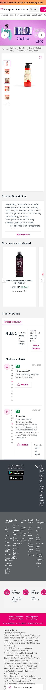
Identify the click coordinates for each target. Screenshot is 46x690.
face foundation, (21, 663)
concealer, (14, 635)
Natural (38, 563)
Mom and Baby (38, 549)
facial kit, (32, 638)
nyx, (22, 676)
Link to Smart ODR (7, 571)
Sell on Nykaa (15, 557)
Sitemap (31, 555)
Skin (37, 531)
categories (9, 9)
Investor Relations (8, 564)
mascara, (12, 653)
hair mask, (30, 643)
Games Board (23, 534)
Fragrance (40, 560)
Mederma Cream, (16, 684)
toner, (19, 648)
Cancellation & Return (17, 544)
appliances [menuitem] (25, 15)
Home (5, 49)
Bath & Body (13, 49)
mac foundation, (19, 666)
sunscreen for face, (16, 661)
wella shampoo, (15, 671)
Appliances (40, 543)
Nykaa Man (30, 539)
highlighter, (16, 633)
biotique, (33, 635)
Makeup (39, 527)
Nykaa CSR (7, 550)
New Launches (31, 534)
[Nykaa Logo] (2, 9)
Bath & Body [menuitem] (37, 15)
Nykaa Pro (30, 550)
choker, (29, 666)
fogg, (27, 656)
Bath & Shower (22, 49)
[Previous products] (4, 280)
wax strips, (28, 658)
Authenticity (9, 539)
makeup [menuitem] (4, 15)
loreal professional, (24, 653)
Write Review (36, 347)
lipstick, (7, 633)
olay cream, (19, 656)
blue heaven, (18, 679)
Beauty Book (23, 528)
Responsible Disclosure (10, 559)
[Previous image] (5, 104)
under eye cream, (16, 658)
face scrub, (17, 681)
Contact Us (16, 526)
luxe (25, 9)
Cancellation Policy (16, 619)
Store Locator (16, 539)
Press (7, 542)
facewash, (14, 676)
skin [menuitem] (11, 15)
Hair (37, 534)
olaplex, (29, 668)
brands (19, 9)
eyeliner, (22, 643)
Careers (8, 535)
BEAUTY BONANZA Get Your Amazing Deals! (21, 2)
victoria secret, (16, 640)
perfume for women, (18, 638)
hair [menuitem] (17, 15)
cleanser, (15, 650)
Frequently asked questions (17, 532)
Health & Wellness (39, 555)
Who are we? (6, 530)
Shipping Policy (32, 617)
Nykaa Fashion (31, 545)
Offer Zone (30, 528)
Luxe (37, 567)
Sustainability (10, 554)
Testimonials (10, 546)
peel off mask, (31, 679)
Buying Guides (23, 539)
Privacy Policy (31, 619)
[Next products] (42, 280)
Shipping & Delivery (16, 551)
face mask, (25, 635)
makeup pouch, (18, 668)
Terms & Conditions (15, 617)
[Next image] (9, 104)
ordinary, (12, 648)
